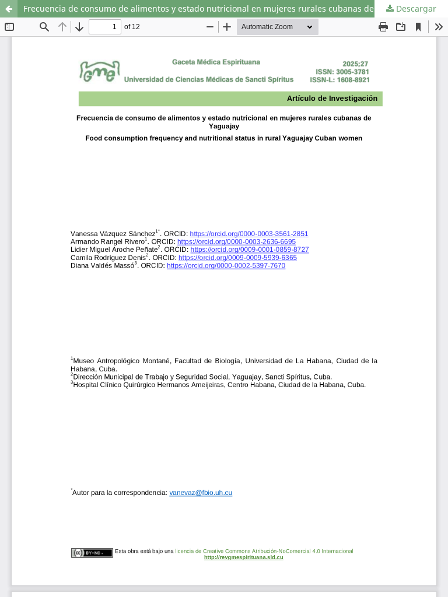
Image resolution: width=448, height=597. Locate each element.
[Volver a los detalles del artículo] (9, 8)
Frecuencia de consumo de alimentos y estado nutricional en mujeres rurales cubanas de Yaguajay (217, 8)
